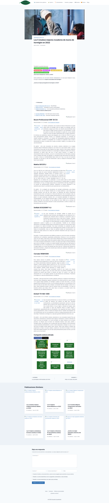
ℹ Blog (88, 2)
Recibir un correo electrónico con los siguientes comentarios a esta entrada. (50, 476)
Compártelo (38, 338)
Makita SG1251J (39, 107)
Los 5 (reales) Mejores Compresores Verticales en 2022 (74, 406)
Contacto (51, 491)
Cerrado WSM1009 (40, 113)
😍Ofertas (83, 2)
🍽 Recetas (77, 2)
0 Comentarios (42, 45)
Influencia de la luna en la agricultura (41, 72)
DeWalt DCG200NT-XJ (41, 109)
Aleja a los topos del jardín (71, 378)
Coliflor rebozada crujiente (56, 70)
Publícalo (46, 338)
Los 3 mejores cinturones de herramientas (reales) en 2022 (54, 432)
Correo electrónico (52, 471)
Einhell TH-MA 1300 (40, 115)
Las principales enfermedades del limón (41, 378)
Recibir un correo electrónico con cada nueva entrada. (45, 479)
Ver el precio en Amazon (53, 122)
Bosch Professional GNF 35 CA (43, 105)
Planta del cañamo (37, 70)
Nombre (34, 471)
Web (64, 471)
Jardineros (30, 410)
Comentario (35, 455)
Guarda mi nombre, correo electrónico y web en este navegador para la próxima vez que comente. (53, 474)
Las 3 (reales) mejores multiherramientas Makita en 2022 (33, 406)
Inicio (46, 491)
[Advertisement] (54, 56)
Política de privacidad (59, 491)
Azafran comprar (46, 70)
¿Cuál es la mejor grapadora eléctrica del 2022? (74, 432)
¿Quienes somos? (54, 493)
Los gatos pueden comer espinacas (41, 68)
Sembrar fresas (53, 68)
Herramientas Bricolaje (39, 37)
